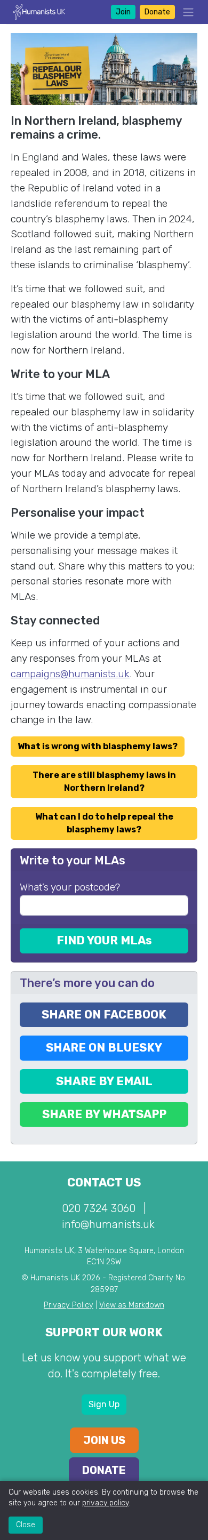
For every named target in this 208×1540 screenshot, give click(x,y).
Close (25, 1524)
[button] (185, 12)
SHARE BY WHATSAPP (104, 1114)
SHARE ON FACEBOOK (104, 1014)
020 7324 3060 (98, 1208)
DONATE (104, 1470)
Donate (157, 12)
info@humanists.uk (108, 1224)
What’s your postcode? (70, 887)
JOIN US (104, 1440)
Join (123, 12)
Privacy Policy (68, 1305)
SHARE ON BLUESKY (104, 1047)
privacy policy (105, 1502)
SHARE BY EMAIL (104, 1081)
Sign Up (104, 1404)
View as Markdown (131, 1305)
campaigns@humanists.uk (70, 674)
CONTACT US (104, 1182)
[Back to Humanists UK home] (39, 11)
